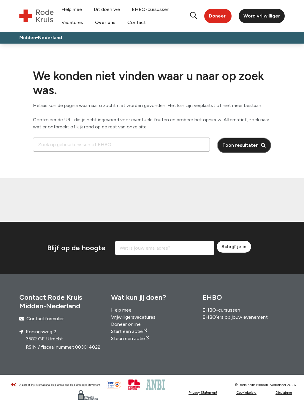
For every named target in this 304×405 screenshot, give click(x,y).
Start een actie (127, 331)
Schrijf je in (233, 246)
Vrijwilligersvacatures (133, 317)
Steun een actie (128, 338)
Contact (136, 22)
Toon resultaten (240, 145)
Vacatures (72, 22)
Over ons (105, 22)
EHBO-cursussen (151, 9)
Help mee (71, 9)
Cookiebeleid (246, 392)
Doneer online (126, 324)
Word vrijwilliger (261, 16)
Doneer (217, 16)
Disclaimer (284, 392)
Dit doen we (107, 9)
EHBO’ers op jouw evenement (235, 317)
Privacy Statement (203, 392)
